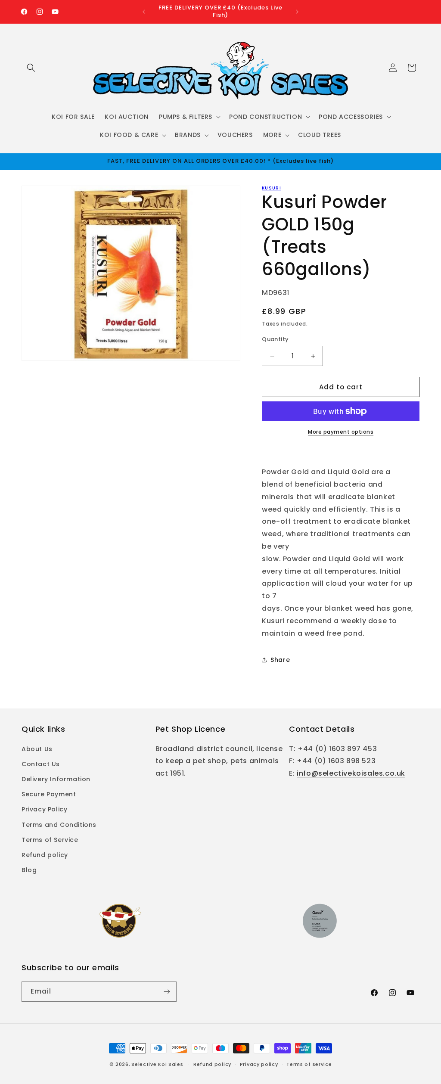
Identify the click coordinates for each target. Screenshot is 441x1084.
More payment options (340, 431)
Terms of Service (50, 840)
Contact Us (41, 764)
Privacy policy (259, 1064)
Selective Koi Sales (157, 1064)
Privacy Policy (44, 809)
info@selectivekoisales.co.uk (351, 773)
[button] (31, 67)
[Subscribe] (166, 992)
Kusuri (271, 188)
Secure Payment (49, 794)
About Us (37, 749)
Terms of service (309, 1064)
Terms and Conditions (59, 824)
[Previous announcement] (143, 11)
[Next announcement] (297, 11)
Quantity (275, 339)
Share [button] (280, 659)
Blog (29, 870)
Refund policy (45, 855)
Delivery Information (56, 779)
